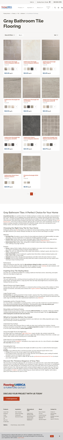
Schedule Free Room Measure (55, 417)
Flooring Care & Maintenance (30, 419)
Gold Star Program (42, 419)
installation (18, 341)
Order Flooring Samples (53, 414)
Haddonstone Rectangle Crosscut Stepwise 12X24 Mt (11, 62)
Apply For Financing (54, 419)
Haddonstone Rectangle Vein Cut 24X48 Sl (31, 100)
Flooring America (6, 13)
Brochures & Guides (19, 416)
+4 (16, 144)
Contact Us (48, 7)
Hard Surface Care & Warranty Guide (31, 417)
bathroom (40, 297)
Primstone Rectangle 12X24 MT (31, 176)
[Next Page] (34, 193)
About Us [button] (39, 7)
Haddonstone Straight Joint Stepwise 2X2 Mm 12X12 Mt (50, 138)
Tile (18, 13)
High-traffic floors (26, 333)
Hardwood (5, 413)
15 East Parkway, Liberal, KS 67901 (18, 424)
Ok (51, 436)
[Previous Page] (28, 193)
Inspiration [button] (29, 7)
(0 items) (62, 7)
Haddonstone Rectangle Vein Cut (12, 100)
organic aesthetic (35, 288)
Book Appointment (12, 398)
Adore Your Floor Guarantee (42, 417)
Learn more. (21, 437)
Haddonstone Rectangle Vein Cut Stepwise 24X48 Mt (12, 138)
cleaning (44, 266)
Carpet (4, 415)
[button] (55, 7)
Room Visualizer (18, 411)
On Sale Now (6, 421)
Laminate (5, 416)
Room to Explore (42, 411)
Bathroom (23, 13)
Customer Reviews (42, 415)
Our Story (41, 413)
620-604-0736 (58, 2)
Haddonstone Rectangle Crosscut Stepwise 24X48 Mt (31, 62)
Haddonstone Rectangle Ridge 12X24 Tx (49, 62)
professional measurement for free (43, 356)
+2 (16, 68)
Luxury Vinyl (5, 411)
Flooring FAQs (18, 415)
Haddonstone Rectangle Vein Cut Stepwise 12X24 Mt (50, 100)
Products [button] (20, 7)
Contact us (15, 370)
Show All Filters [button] (9, 35)
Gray (20, 35)
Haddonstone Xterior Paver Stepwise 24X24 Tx (11, 176)
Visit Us (32, 2)
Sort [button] (55, 35)
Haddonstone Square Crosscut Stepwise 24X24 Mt (31, 138)
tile (17, 230)
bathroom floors (45, 240)
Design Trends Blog (19, 413)
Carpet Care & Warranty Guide (30, 414)
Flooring (13, 13)
